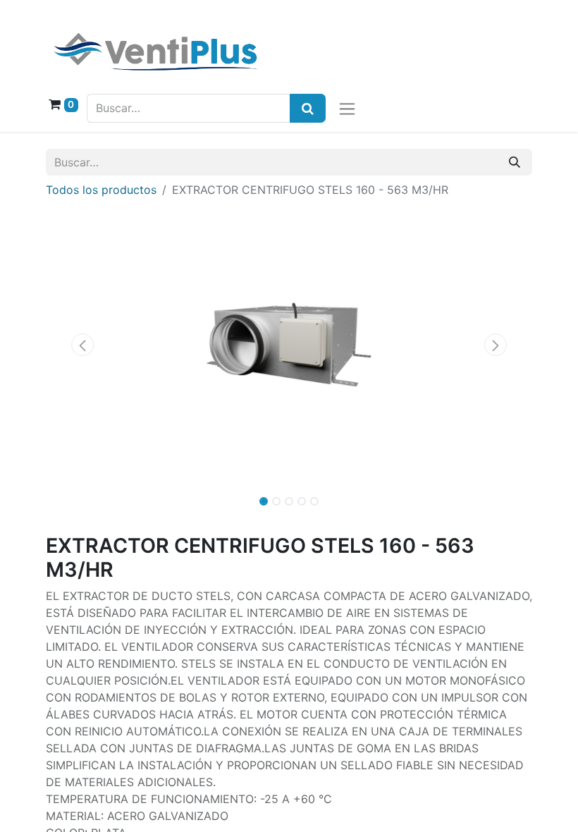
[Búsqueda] (308, 108)
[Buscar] (514, 162)
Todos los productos (101, 190)
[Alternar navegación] (347, 108)
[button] (82, 345)
